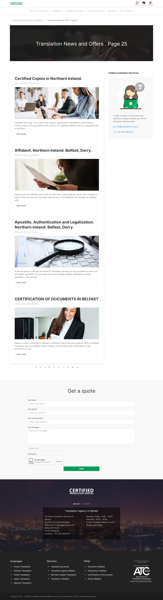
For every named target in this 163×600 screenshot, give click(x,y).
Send (81, 469)
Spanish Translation (23, 583)
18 (40, 367)
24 (68, 367)
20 (49, 367)
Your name (32, 400)
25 (73, 367)
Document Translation (74, 11)
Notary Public (43, 11)
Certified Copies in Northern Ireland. (48, 78)
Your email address (36, 418)
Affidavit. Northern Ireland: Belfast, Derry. (53, 150)
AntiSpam (32, 454)
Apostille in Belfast (96, 566)
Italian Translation (22, 579)
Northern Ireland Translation (63, 575)
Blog (121, 11)
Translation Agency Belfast (63, 571)
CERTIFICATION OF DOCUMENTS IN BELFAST (56, 299)
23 (63, 367)
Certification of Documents (100, 575)
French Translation (22, 566)
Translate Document (60, 566)
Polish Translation (22, 575)
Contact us (128, 11)
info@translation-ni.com (127, 126)
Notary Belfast (94, 579)
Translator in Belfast (60, 579)
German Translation (23, 571)
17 (36, 367)
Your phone (33, 409)
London (86, 504)
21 (54, 367)
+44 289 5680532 (124, 132)
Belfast (76, 504)
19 (45, 367)
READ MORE (21, 134)
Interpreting (57, 11)
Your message (34, 427)
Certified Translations (95, 11)
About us (33, 11)
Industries (112, 11)
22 (58, 367)
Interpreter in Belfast (97, 571)
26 (77, 367)
